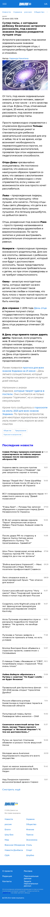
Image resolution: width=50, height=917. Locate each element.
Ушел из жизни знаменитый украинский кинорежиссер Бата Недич (20, 768)
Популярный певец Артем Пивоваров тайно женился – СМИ (20, 715)
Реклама (28, 871)
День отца (40, 308)
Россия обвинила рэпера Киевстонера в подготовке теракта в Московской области (22, 703)
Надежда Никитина (18, 58)
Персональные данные (31, 877)
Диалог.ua (6, 893)
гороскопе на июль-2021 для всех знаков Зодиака (25, 411)
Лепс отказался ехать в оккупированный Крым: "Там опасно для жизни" (22, 580)
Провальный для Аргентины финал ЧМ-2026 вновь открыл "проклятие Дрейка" (21, 690)
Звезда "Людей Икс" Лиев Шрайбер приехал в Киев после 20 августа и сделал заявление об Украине (21, 483)
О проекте (7, 871)
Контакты (7, 881)
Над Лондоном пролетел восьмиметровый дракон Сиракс (20, 780)
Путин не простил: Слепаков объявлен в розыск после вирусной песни (22, 742)
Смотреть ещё (11, 789)
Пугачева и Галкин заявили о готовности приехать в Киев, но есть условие (22, 637)
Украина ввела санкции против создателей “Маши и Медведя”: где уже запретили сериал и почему (21, 470)
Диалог (4, 16)
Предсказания (20, 430)
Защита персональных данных (31, 883)
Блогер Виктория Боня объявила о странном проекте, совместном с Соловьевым (21, 650)
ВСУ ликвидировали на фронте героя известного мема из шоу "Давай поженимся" (22, 496)
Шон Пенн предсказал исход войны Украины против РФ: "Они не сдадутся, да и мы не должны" (22, 553)
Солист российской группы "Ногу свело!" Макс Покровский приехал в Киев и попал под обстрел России (22, 593)
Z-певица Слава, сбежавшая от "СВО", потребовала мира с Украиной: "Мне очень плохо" (22, 663)
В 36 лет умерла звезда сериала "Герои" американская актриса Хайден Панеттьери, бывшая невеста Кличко (22, 524)
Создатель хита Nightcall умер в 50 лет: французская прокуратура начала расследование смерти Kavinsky (21, 607)
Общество (8, 430)
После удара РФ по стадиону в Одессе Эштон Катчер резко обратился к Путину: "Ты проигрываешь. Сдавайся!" (19, 539)
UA (45, 4)
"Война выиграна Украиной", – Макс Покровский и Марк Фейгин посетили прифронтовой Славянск (22, 566)
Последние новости (17, 445)
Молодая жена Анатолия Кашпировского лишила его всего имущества (21, 755)
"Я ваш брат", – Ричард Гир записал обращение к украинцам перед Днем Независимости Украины (23, 509)
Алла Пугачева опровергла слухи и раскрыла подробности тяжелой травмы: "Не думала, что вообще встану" (21, 623)
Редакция (7, 876)
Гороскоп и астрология (12, 434)
